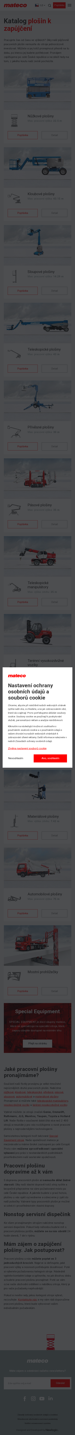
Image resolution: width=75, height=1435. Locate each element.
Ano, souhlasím (50, 758)
